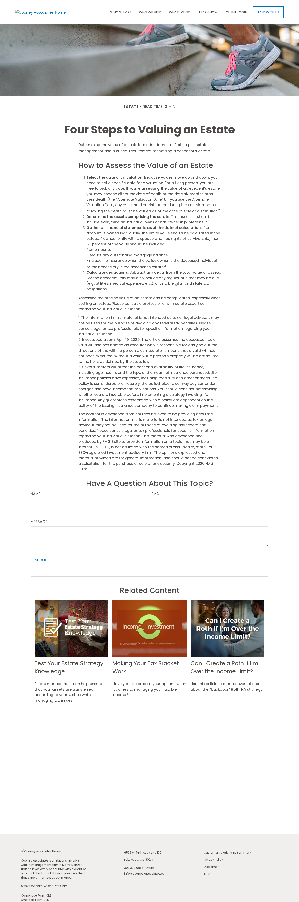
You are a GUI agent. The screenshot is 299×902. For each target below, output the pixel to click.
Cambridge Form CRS (36, 895)
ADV (207, 874)
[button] (120, 12)
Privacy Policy (213, 860)
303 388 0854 (134, 868)
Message (39, 521)
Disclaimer (211, 867)
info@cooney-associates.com (146, 873)
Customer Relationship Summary (227, 853)
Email (156, 493)
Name (35, 493)
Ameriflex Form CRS (35, 900)
